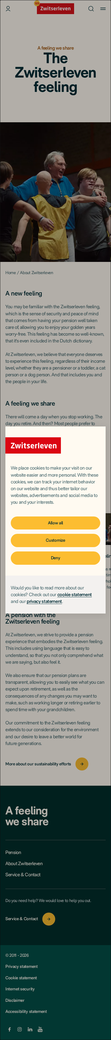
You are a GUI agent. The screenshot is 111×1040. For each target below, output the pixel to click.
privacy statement (44, 601)
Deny (55, 557)
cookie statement (74, 594)
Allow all (55, 522)
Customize (55, 540)
